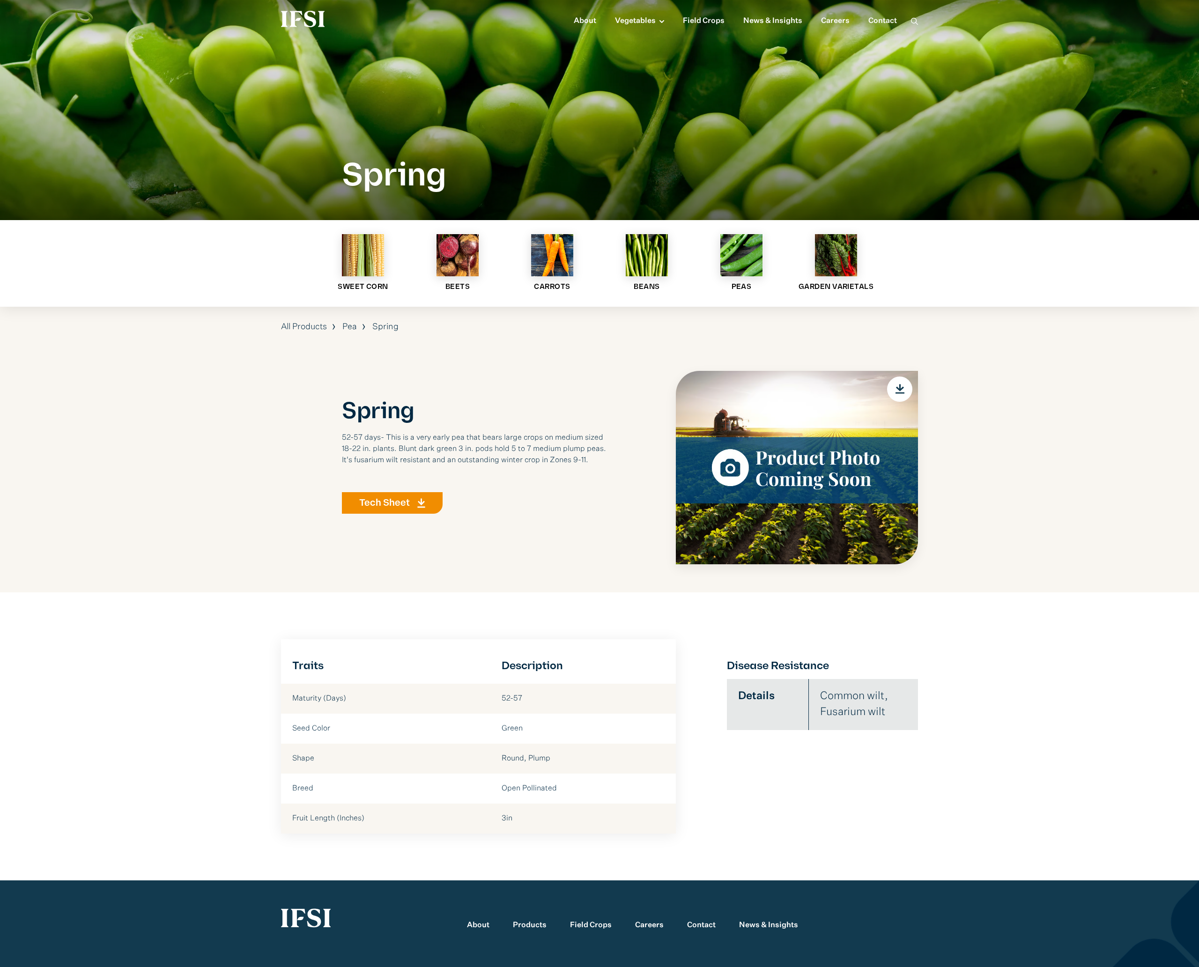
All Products (304, 327)
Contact (882, 21)
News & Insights (772, 21)
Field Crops (704, 21)
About (585, 21)
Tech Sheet (384, 503)
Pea (349, 327)
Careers (835, 21)
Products (530, 925)
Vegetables (635, 21)
